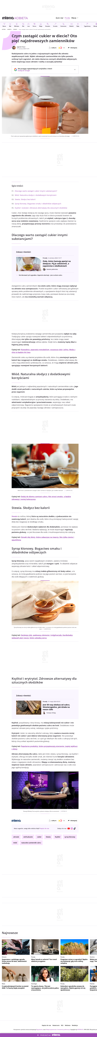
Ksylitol (57, 837)
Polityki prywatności (51, 1029)
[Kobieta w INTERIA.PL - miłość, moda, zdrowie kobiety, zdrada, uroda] (21, 17)
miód (15, 843)
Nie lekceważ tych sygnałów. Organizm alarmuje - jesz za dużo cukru (40, 275)
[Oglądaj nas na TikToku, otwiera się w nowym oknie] (74, 828)
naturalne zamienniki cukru (31, 843)
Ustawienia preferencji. (63, 1029)
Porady (15, 29)
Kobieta (9, 29)
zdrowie (16, 837)
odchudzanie (28, 837)
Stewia (14, 516)
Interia (4, 29)
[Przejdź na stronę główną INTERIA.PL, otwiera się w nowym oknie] (8, 17)
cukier (39, 837)
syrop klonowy (70, 837)
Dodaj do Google (34, 70)
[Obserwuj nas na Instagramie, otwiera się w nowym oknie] (71, 828)
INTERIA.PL (80, 1029)
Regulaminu (39, 1029)
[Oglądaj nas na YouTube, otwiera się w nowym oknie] (68, 828)
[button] (75, 18)
